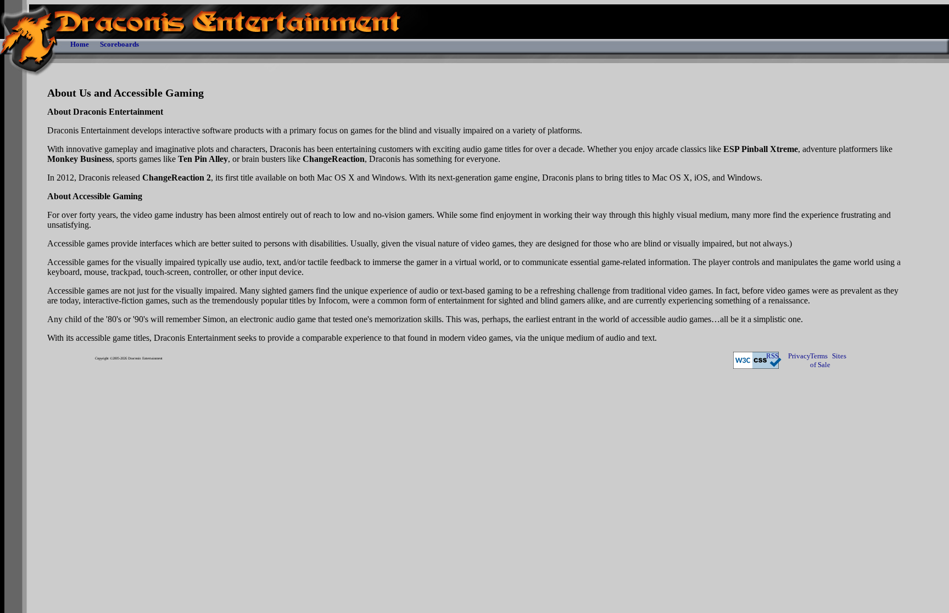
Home (79, 44)
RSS (772, 356)
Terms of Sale (820, 360)
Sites (839, 356)
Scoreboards (119, 44)
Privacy (799, 356)
